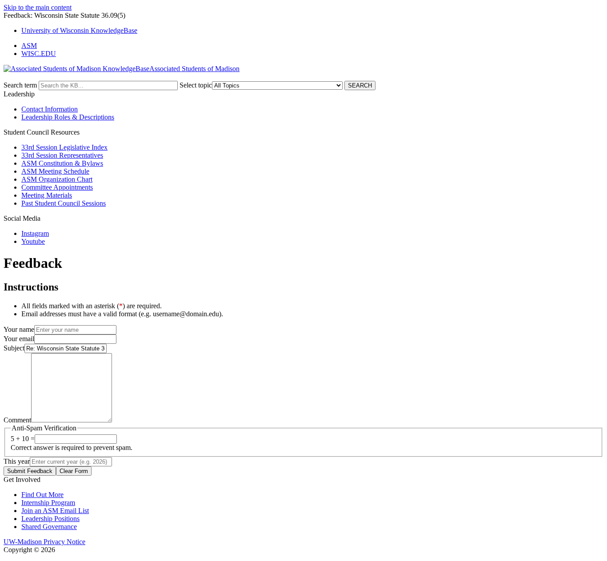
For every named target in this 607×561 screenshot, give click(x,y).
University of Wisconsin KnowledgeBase (79, 30)
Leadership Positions (50, 518)
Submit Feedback (29, 471)
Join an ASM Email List (55, 510)
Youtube (33, 241)
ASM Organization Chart (56, 179)
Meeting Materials (46, 195)
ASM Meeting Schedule (55, 171)
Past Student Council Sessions (63, 203)
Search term (20, 85)
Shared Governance (49, 526)
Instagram (35, 233)
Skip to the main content (38, 7)
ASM (29, 45)
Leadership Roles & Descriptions (67, 117)
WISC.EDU (38, 53)
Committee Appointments (57, 187)
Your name (19, 329)
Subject (14, 348)
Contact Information (49, 109)
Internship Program (48, 502)
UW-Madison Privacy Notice (44, 541)
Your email (19, 338)
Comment (17, 420)
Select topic (196, 85)
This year (17, 461)
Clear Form (74, 471)
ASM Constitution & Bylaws (62, 163)
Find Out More (42, 494)
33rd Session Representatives (62, 155)
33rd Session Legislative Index (64, 147)
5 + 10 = (23, 438)
